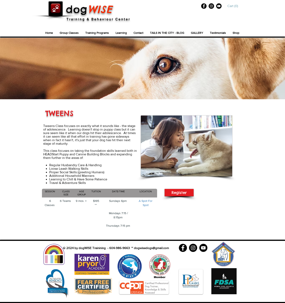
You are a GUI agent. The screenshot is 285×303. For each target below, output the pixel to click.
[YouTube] (219, 6)
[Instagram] (211, 6)
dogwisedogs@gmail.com (151, 248)
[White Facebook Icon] (200, 6)
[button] (233, 6)
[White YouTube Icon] (226, 6)
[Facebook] (204, 6)
